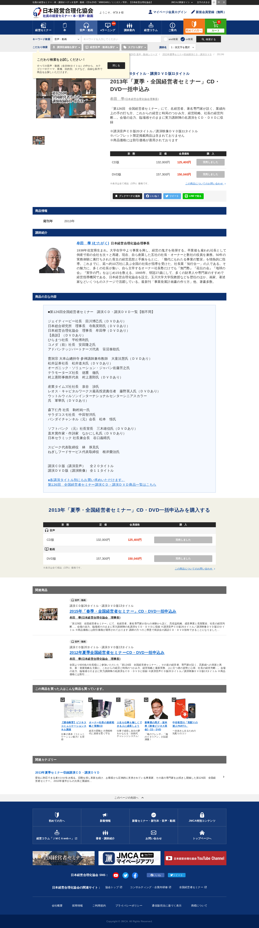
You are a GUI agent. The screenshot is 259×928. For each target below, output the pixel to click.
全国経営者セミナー (191, 887)
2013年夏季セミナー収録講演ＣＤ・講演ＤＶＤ (187, 54)
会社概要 (57, 905)
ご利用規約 (99, 905)
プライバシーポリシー (128, 905)
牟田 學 (134, 99)
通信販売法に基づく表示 (166, 905)
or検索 (189, 39)
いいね (157, 875)
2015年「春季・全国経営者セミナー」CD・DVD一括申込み (123, 611)
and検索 (173, 39)
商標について (199, 905)
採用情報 (77, 905)
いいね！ (154, 196)
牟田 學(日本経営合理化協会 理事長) (95, 617)
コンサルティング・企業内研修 (149, 887)
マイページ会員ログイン (170, 12)
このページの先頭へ (129, 798)
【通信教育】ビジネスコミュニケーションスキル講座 (73, 726)
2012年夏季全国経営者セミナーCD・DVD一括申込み (117, 652)
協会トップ (112, 887)
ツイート (174, 196)
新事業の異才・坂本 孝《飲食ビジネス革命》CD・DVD (156, 726)
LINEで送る (195, 196)
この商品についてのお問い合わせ (205, 183)
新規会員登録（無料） (211, 12)
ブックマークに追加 (127, 195)
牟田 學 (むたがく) (93, 243)
